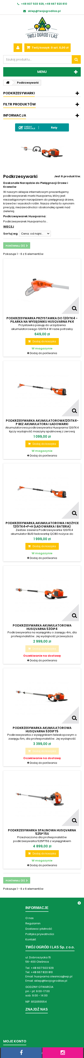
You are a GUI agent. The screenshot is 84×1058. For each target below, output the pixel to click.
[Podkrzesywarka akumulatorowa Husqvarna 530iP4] (42, 594)
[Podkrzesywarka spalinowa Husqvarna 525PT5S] (42, 799)
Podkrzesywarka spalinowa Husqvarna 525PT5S (42, 832)
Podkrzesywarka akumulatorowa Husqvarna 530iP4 (42, 627)
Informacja (14, 115)
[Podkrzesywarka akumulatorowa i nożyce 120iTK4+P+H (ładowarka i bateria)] (42, 492)
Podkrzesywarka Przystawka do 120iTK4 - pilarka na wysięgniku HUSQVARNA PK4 (42, 320)
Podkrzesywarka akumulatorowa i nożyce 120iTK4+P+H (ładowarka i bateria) (42, 525)
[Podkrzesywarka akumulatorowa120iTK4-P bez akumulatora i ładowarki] (42, 389)
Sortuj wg (10, 234)
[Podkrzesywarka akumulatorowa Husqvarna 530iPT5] (42, 697)
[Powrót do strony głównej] (8, 82)
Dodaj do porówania (43, 353)
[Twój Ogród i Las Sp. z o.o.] (42, 27)
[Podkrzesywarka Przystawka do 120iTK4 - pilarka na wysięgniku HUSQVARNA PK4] (42, 287)
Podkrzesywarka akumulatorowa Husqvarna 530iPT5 (42, 729)
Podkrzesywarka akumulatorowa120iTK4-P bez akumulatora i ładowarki (42, 422)
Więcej (8, 227)
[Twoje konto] (18, 47)
